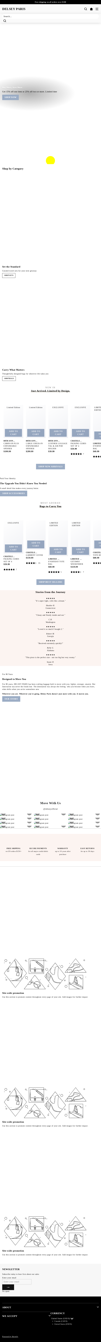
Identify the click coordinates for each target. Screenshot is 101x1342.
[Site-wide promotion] (45, 931)
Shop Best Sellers (50, 582)
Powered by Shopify (10, 1337)
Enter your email (9, 1278)
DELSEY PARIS (13, 9)
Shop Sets (8, 275)
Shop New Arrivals (50, 466)
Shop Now (10, 97)
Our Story (11, 699)
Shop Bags (9, 378)
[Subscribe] (8, 1287)
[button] (16, 815)
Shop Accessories (13, 493)
